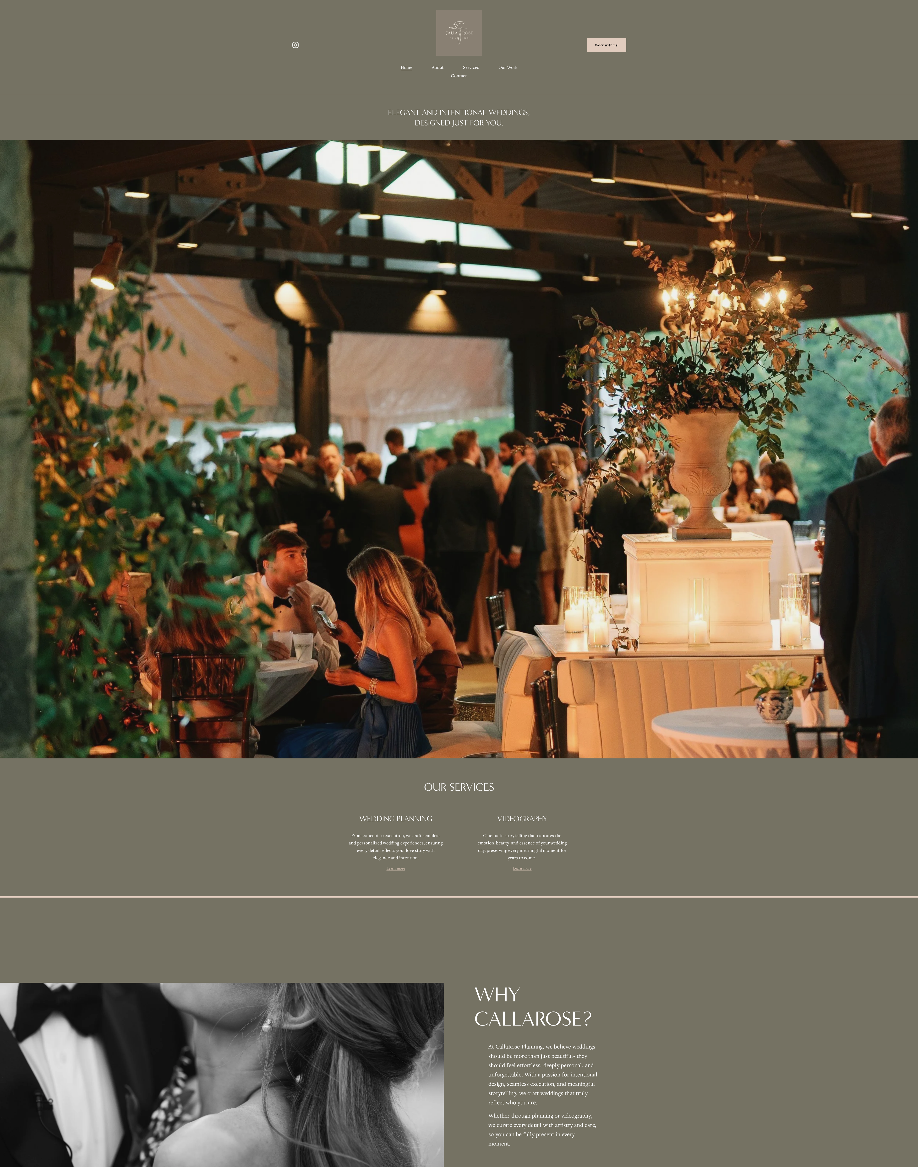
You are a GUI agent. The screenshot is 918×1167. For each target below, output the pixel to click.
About (438, 67)
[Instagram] (295, 45)
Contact (459, 75)
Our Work (508, 67)
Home (407, 67)
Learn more (396, 868)
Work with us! (607, 45)
